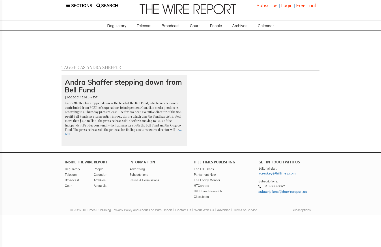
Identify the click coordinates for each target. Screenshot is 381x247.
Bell (67, 134)
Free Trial (306, 5)
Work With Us (204, 209)
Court (195, 25)
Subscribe (267, 5)
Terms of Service (245, 209)
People (216, 25)
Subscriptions (301, 209)
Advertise (223, 209)
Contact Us (183, 209)
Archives (239, 25)
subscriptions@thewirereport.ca (282, 191)
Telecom (144, 25)
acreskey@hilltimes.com (277, 172)
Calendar (266, 25)
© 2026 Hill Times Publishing (91, 209)
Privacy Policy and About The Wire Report (142, 209)
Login (287, 5)
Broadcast (170, 25)
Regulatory (116, 25)
